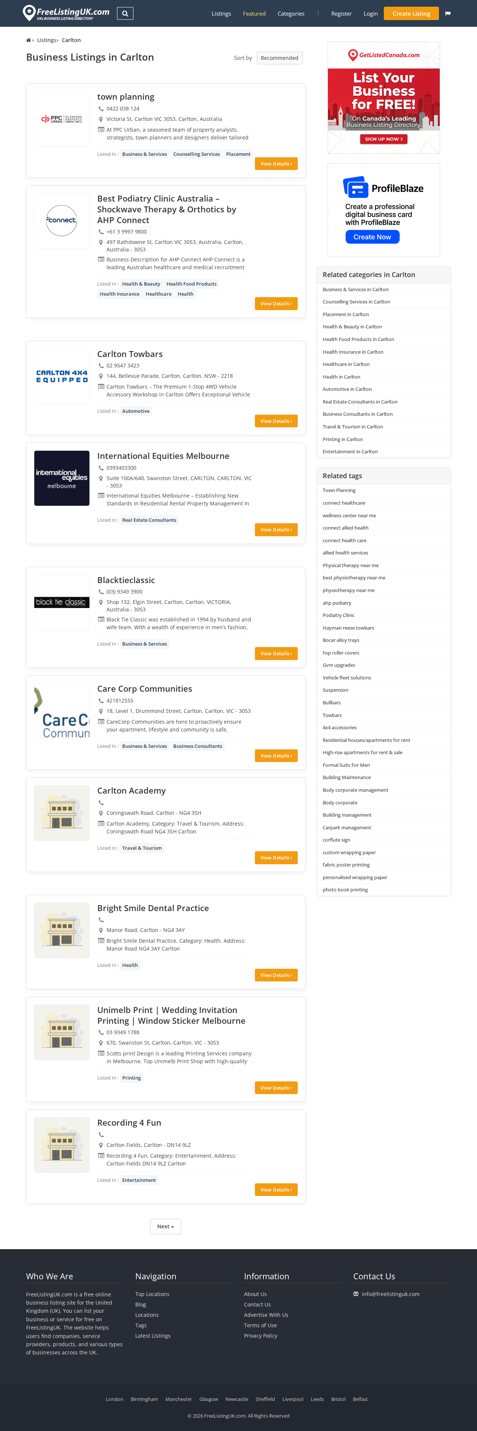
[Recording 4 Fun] (61, 1145)
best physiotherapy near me (354, 577)
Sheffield (265, 1399)
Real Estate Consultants (149, 520)
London (114, 1399)
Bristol (338, 1399)
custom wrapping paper (349, 852)
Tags (141, 1325)
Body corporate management (355, 790)
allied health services (345, 552)
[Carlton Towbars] (61, 376)
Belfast (360, 1399)
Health (185, 293)
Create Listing (411, 13)
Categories (291, 13)
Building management (347, 814)
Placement (238, 154)
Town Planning (339, 490)
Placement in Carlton (346, 314)
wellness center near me (349, 515)
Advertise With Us (266, 1314)
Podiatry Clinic (338, 615)
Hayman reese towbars (348, 627)
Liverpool (292, 1399)
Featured (254, 13)
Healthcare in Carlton (346, 364)
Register (341, 13)
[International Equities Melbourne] (61, 478)
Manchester (178, 1399)
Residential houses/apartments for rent (366, 740)
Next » (165, 1226)
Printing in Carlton (343, 439)
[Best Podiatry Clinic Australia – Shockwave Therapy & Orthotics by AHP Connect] (61, 220)
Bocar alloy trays (341, 640)
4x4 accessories (340, 727)
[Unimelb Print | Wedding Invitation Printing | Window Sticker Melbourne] (61, 1032)
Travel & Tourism (142, 848)
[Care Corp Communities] (61, 711)
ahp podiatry (337, 602)
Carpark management (347, 827)
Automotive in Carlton (347, 389)
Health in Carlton (341, 376)
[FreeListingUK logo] (65, 12)
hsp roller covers (341, 652)
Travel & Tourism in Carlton (353, 426)
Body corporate (340, 802)
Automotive (135, 411)
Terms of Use (260, 1325)
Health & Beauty (141, 283)
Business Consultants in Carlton (358, 414)
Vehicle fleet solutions (347, 677)
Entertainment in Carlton (350, 451)
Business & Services (144, 154)
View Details (275, 163)
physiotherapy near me (349, 590)
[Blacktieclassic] (61, 602)
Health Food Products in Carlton (358, 339)
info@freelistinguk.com (391, 1293)
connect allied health (346, 527)
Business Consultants (197, 746)
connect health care (344, 540)
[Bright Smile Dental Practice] (61, 930)
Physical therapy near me (351, 565)
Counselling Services (196, 154)
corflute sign (336, 839)
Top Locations (152, 1293)
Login (371, 13)
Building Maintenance (347, 777)
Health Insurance (119, 293)
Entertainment (139, 1180)
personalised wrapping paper (355, 877)
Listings (221, 13)
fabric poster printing (346, 864)
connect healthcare (344, 502)
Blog (140, 1304)
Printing (131, 1077)
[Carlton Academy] (61, 812)
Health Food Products (192, 283)
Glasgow (208, 1399)
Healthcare (158, 293)
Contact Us (257, 1304)
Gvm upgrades (339, 665)
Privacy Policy (260, 1335)
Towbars (332, 715)
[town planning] (61, 119)
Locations (147, 1314)
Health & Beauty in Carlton (352, 326)
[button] (448, 13)
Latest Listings (153, 1335)
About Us (255, 1293)
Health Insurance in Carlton (353, 351)
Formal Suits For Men (346, 765)
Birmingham (144, 1399)
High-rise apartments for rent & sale (362, 752)
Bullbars (332, 702)
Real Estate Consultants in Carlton (360, 401)
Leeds (317, 1399)
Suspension (335, 689)
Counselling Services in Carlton (356, 301)
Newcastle (236, 1399)
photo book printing (345, 889)
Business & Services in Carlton (356, 289)
